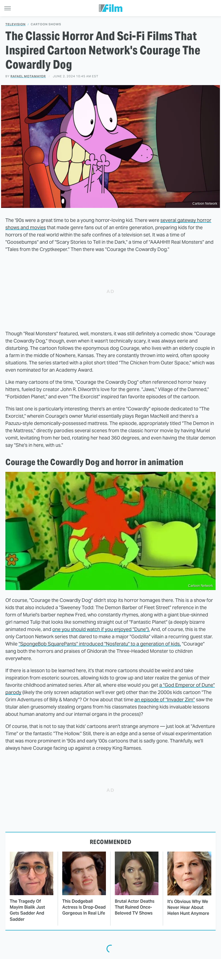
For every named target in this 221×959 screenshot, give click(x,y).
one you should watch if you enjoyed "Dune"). (101, 629)
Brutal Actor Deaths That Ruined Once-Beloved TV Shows (134, 907)
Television (15, 24)
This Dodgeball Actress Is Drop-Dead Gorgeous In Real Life (84, 907)
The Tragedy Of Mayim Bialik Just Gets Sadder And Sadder (27, 910)
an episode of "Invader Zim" (164, 699)
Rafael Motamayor (28, 76)
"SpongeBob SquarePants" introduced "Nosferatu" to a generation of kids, (100, 644)
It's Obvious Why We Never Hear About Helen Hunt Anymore (188, 907)
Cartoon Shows (46, 24)
